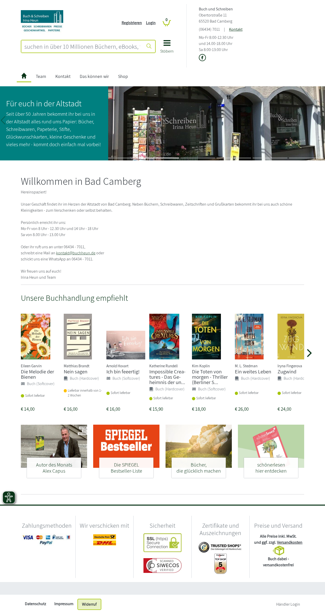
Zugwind (287, 371)
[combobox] (82, 46)
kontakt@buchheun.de (75, 253)
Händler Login (288, 604)
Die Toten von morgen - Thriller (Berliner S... (210, 377)
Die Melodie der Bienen (37, 374)
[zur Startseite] (24, 76)
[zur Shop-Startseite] (42, 22)
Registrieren (132, 22)
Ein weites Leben (253, 371)
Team (41, 76)
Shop (123, 76)
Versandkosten (289, 542)
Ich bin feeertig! (123, 371)
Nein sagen (75, 371)
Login (151, 22)
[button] (167, 48)
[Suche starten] (149, 46)
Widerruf (89, 604)
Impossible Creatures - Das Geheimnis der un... (167, 377)
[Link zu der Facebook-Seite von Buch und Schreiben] (202, 58)
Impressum (63, 603)
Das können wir (94, 76)
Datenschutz (35, 603)
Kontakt (235, 29)
